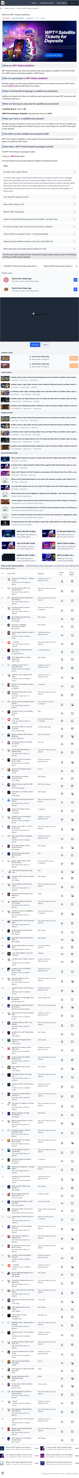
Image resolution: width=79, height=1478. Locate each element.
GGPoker (15, 955)
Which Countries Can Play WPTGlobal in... (20, 1114)
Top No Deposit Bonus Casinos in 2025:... (23, 946)
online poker (16, 1044)
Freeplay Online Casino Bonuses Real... (23, 921)
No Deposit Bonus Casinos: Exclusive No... (21, 608)
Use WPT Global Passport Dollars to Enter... (23, 877)
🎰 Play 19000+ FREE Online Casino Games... (21, 862)
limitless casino (9, 8)
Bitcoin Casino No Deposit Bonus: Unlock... (23, 702)
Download (73, 3)
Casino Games (34, 380)
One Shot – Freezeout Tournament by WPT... (19, 625)
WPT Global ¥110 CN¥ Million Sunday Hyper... (21, 1439)
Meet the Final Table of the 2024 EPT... (23, 1300)
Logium (14, 1401)
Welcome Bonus (39, 503)
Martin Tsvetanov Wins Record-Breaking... (22, 735)
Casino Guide (14, 380)
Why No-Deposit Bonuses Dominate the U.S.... (20, 1195)
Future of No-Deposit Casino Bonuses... (21, 770)
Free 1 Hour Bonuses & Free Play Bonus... (23, 1291)
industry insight (17, 1198)
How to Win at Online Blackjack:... (19, 1316)
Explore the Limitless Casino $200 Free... (21, 1048)
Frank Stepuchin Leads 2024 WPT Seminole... (23, 1369)
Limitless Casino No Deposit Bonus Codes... (21, 760)
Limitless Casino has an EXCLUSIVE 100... (20, 666)
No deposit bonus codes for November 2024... (20, 1131)
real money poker (18, 1205)
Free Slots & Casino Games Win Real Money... (22, 599)
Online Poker (23, 468)
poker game (61, 3)
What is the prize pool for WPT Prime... (22, 785)
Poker (13, 897)
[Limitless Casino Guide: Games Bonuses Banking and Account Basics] (5, 378)
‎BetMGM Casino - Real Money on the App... (23, 1323)
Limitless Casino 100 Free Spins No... (23, 1085)
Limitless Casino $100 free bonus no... (21, 1177)
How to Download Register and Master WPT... (22, 1273)
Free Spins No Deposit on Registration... (20, 1237)
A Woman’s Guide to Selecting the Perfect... (22, 743)
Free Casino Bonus (28, 503)
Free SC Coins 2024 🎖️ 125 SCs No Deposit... (22, 827)
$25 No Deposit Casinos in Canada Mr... (21, 1150)
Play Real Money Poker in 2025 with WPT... (22, 1202)
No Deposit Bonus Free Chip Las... (22, 1075)
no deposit (15, 688)
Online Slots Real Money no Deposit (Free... (21, 750)
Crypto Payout (27, 408)
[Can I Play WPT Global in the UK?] (5, 487)
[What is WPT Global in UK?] (5, 473)
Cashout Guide (37, 408)
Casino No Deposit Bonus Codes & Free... (23, 1352)
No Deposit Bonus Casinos (21, 949)
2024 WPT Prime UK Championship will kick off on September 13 (21, 266)
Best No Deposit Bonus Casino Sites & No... (22, 1121)
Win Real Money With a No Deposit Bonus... (21, 589)
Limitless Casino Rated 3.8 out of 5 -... (23, 960)
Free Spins (37, 401)
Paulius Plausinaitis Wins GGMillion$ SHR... (20, 1377)
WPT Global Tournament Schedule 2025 (20, 777)
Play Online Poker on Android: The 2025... (22, 728)
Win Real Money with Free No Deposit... (22, 693)
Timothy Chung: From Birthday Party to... (22, 712)
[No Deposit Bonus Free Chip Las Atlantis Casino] (5, 523)
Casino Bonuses (27, 401)
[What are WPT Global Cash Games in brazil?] (5, 459)
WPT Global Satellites (23, 65)
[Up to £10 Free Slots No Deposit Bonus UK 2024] (5, 508)
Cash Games (23, 461)
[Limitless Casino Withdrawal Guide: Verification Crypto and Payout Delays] (5, 406)
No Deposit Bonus (16, 401)
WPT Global (15, 461)
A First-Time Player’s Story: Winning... (21, 810)
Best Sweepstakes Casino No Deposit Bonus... (21, 1392)
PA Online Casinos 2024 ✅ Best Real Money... (22, 912)
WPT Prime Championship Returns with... (21, 854)
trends (14, 773)
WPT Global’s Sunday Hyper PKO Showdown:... (22, 998)
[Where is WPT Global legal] (5, 480)
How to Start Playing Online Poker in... (21, 1040)
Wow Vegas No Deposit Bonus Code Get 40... (22, 1410)
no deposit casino (47, 3)
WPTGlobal (15, 1117)
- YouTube (15, 642)
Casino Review (15, 394)
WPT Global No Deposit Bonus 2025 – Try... (22, 651)
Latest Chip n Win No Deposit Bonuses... (22, 1227)
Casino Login (14, 387)
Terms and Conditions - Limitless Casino (23, 579)
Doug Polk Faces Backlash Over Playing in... (22, 894)
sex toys (14, 746)
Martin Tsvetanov (17, 738)
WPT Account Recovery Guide (22, 870)
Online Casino (24, 380)
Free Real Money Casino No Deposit (22, 524)
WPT (13, 715)
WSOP (14, 1365)
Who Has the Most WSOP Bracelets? (20, 1362)
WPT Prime (13, 86)
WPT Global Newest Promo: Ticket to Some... (21, 846)
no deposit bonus (18, 654)
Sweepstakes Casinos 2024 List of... (22, 1217)
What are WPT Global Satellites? (28, 8)
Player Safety (36, 394)
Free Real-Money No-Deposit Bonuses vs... (21, 1160)
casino (34, 3)
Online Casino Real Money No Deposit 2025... (22, 1429)
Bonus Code (32, 475)
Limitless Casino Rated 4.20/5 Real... (22, 675)
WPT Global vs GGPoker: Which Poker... (22, 793)
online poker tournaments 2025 (22, 1213)
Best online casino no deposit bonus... (22, 837)
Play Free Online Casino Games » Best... (23, 1014)
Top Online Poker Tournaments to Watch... (22, 1210)
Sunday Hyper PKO (17, 1001)
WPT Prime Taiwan (18, 788)
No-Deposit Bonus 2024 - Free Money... (22, 1023)
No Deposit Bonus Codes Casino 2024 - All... (23, 1343)
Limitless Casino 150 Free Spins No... (23, 989)
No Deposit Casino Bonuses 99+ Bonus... (23, 800)
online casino (16, 1388)
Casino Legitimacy (26, 394)
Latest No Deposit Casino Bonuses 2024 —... (20, 979)
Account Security (24, 387)
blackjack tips (16, 1319)
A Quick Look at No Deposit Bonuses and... (21, 1058)
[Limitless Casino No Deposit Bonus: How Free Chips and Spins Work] (5, 399)
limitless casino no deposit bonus (44, 579)
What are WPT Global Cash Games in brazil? (58, 266)
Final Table (15, 1303)
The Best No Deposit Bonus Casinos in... (21, 1094)
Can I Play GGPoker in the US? (22, 953)
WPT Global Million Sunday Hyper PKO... (21, 658)
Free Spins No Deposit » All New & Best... (23, 1104)
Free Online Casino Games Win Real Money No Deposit (27, 510)
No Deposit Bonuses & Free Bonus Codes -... (21, 1246)
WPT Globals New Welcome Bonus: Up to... (21, 618)
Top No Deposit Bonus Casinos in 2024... (23, 633)
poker (14, 1380)
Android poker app (18, 731)
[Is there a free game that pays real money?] (5, 515)
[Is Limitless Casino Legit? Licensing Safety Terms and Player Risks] (5, 392)
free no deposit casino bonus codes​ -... (22, 885)
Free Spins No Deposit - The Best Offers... (23, 1168)
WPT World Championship (21, 1009)
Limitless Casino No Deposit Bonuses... (21, 1256)
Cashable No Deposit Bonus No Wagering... (22, 1281)
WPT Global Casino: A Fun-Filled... (21, 1067)
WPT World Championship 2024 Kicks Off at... (22, 1006)
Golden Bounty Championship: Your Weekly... (22, 931)
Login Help (34, 387)
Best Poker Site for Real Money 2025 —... (22, 939)
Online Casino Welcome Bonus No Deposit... (22, 1385)
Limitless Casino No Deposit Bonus (21, 496)
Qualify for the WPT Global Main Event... (23, 1033)
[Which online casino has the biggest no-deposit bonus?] (5, 494)
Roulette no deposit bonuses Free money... (21, 902)
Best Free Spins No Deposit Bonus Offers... (21, 1141)
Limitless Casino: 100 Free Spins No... (23, 1333)
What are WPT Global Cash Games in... (21, 1187)
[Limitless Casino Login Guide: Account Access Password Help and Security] (5, 385)
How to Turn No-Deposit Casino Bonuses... (22, 685)
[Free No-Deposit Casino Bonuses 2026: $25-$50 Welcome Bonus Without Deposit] (5, 501)
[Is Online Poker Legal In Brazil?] (5, 466)
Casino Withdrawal (16, 408)
